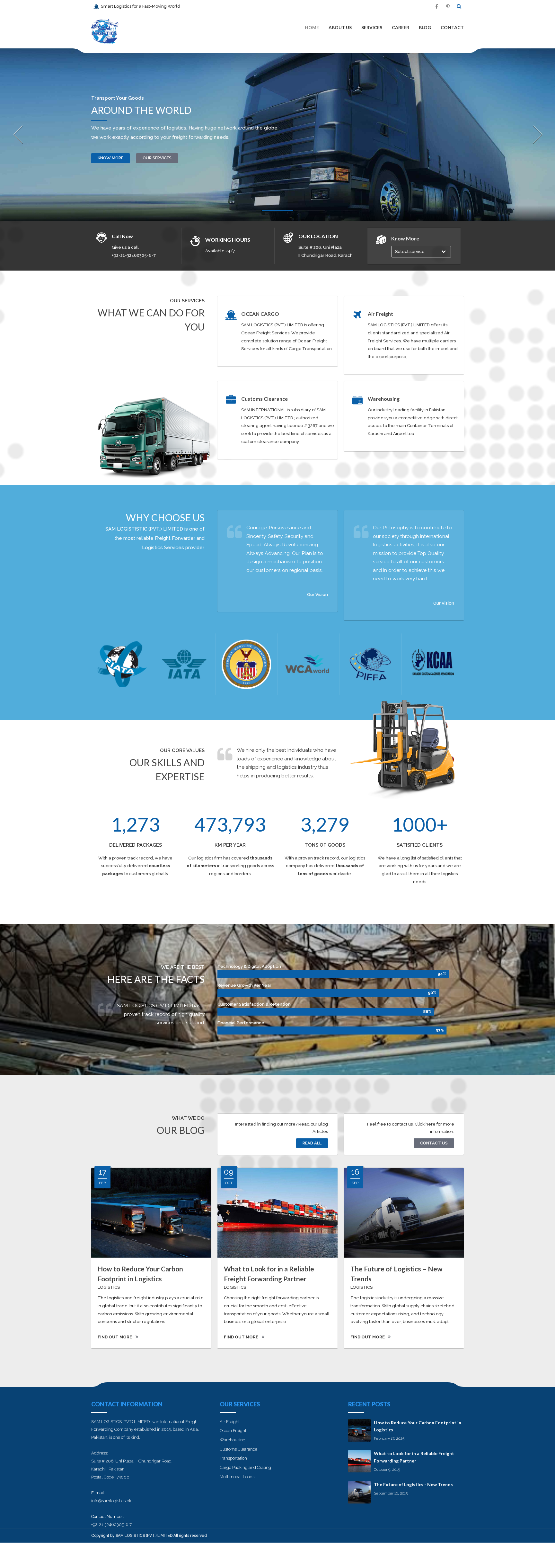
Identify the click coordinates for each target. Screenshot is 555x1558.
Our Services (157, 157)
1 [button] (245, 212)
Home (312, 27)
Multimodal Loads (237, 1476)
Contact (452, 27)
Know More (110, 157)
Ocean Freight (233, 1430)
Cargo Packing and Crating (245, 1467)
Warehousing (232, 1439)
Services (371, 27)
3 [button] (309, 212)
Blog (425, 27)
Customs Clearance (238, 1449)
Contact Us (434, 1143)
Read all (312, 1143)
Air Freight (230, 1421)
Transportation (233, 1458)
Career (400, 27)
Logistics (109, 1287)
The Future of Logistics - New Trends (413, 1484)
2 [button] (277, 211)
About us (340, 27)
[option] (277, 134)
